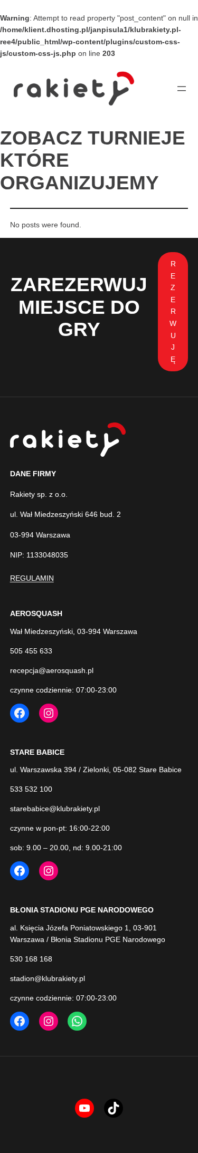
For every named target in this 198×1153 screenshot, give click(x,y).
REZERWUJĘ (172, 311)
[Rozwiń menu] (181, 88)
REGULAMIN (32, 578)
